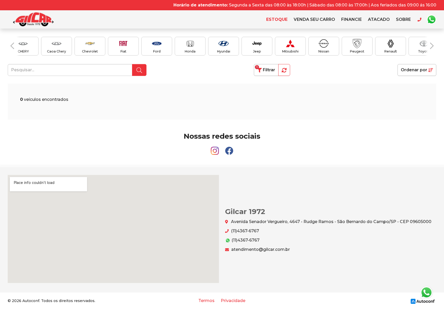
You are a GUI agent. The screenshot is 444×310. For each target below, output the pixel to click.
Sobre (403, 19)
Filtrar (265, 68)
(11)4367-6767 (244, 230)
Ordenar (414, 69)
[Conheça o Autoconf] (422, 301)
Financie (351, 19)
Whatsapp (431, 19)
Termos (206, 300)
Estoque (277, 19)
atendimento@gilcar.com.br (260, 249)
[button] (12, 46)
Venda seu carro (314, 19)
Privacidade (233, 300)
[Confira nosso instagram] (215, 148)
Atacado (379, 19)
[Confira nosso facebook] (229, 148)
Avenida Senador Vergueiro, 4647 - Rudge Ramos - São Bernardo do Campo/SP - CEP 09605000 (330, 221)
